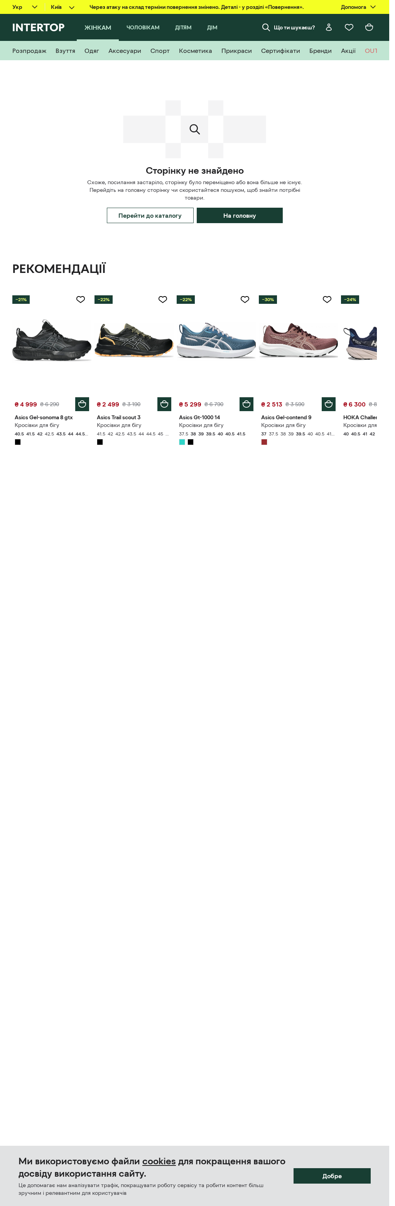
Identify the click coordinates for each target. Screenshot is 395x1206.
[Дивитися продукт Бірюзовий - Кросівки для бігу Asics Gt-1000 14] (216, 341)
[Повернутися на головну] (38, 27)
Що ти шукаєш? (294, 27)
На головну (239, 215)
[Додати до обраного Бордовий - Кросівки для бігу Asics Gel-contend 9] (327, 299)
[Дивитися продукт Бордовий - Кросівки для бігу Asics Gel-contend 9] (298, 341)
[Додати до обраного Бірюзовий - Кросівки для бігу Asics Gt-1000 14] (245, 299)
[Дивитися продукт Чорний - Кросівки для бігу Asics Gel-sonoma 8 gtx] (51, 341)
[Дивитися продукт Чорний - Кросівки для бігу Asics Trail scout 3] (134, 341)
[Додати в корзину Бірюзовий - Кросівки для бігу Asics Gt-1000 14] (246, 404)
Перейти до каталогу (150, 215)
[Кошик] (369, 27)
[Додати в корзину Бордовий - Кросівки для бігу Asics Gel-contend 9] (329, 404)
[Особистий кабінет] (329, 27)
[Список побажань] (349, 27)
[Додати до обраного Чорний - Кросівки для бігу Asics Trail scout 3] (162, 299)
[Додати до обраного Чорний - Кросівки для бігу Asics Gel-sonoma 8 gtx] (80, 299)
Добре (332, 1176)
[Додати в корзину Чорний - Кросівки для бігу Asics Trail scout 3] (164, 404)
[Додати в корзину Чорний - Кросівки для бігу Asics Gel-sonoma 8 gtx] (82, 404)
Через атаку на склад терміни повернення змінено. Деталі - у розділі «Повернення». (196, 7)
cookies (159, 1161)
